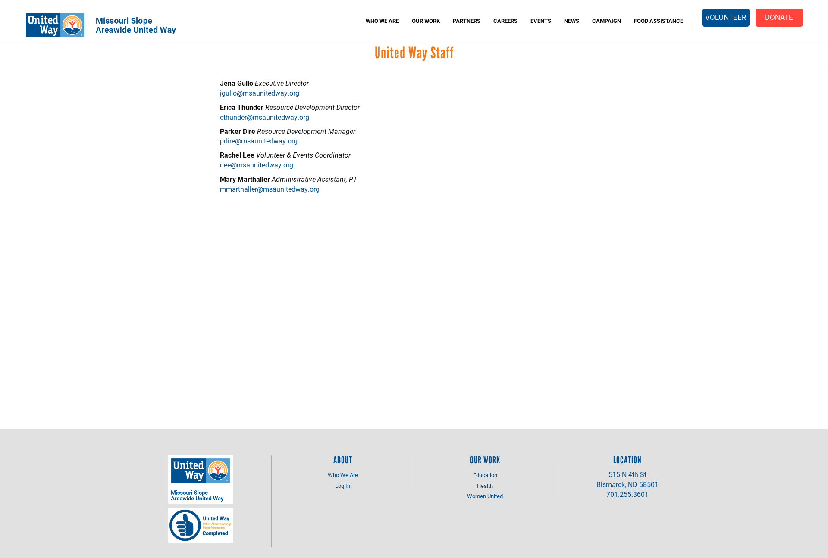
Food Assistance (658, 21)
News (571, 21)
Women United (485, 496)
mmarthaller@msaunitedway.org (270, 188)
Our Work (426, 21)
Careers (505, 21)
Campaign (606, 21)
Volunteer (725, 17)
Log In (342, 486)
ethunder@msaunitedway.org (264, 116)
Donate (779, 17)
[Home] (107, 25)
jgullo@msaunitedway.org (259, 92)
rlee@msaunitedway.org (256, 164)
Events (540, 21)
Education (485, 475)
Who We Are (382, 21)
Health (485, 486)
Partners (466, 21)
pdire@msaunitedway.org (259, 140)
